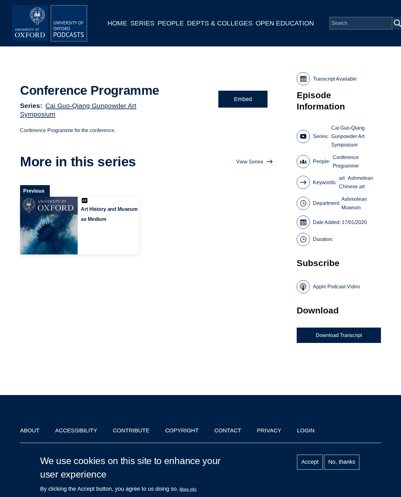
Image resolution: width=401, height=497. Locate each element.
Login (306, 430)
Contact (227, 430)
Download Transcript (339, 335)
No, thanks (341, 462)
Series (142, 23)
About (29, 430)
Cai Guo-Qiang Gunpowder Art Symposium (348, 136)
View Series (249, 161)
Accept (310, 462)
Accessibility (76, 430)
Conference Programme (346, 161)
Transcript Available (335, 79)
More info (188, 489)
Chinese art (352, 186)
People (171, 23)
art (342, 178)
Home (117, 23)
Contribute (131, 430)
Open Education (285, 23)
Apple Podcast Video (336, 286)
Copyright (182, 430)
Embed (243, 99)
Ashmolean (360, 178)
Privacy (269, 430)
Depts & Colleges (220, 23)
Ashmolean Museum (354, 203)
